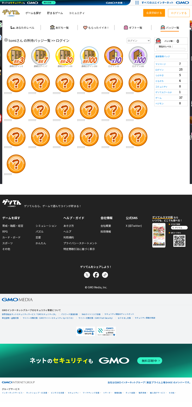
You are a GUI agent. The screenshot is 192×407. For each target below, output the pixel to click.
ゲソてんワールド (163, 92)
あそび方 (68, 226)
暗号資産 (142, 393)
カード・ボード (11, 237)
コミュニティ (161, 86)
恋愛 (38, 237)
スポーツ (7, 243)
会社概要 (105, 226)
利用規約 (68, 237)
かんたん (41, 243)
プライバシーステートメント (80, 243)
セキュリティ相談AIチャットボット (119, 314)
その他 (6, 249)
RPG (5, 231)
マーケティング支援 (91, 393)
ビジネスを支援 (57, 393)
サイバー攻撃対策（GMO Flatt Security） (96, 318)
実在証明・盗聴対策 (10, 318)
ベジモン (159, 103)
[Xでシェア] (87, 275)
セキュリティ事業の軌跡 (145, 317)
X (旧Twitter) (134, 226)
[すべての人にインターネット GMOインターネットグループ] (166, 2)
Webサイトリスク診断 (91, 314)
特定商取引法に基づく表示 (79, 249)
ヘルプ (67, 231)
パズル (40, 231)
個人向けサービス (157, 393)
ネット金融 (130, 393)
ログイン (159, 69)
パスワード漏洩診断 (69, 314)
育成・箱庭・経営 (12, 226)
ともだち (159, 80)
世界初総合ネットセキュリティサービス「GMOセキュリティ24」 (29, 314)
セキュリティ (73, 393)
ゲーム (158, 97)
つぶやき (159, 75)
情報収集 (118, 393)
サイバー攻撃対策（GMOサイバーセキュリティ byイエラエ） (48, 318)
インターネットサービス (12, 393)
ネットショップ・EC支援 (36, 393)
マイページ (160, 64)
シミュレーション (46, 226)
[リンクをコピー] (105, 275)
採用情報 (105, 231)
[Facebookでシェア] (96, 275)
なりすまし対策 (124, 318)
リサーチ (107, 393)
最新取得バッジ (162, 56)
